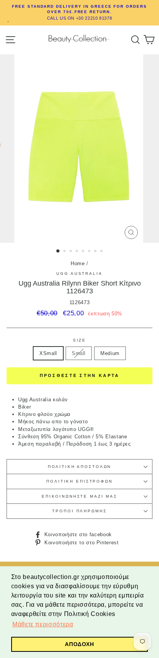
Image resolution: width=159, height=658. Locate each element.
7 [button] (96, 252)
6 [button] (90, 252)
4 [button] (78, 252)
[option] (79, 13)
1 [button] (58, 251)
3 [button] (71, 252)
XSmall (48, 353)
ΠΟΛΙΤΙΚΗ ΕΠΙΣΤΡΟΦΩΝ (79, 481)
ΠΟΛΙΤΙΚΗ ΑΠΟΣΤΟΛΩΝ (80, 466)
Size (79, 340)
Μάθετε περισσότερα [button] (42, 624)
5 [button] (84, 252)
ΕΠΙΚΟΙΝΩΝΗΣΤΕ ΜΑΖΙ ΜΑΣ (79, 496)
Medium (110, 353)
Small (79, 353)
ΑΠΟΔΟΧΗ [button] (79, 644)
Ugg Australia (79, 273)
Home (78, 263)
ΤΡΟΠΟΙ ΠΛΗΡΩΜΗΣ (79, 511)
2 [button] (65, 252)
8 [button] (102, 252)
